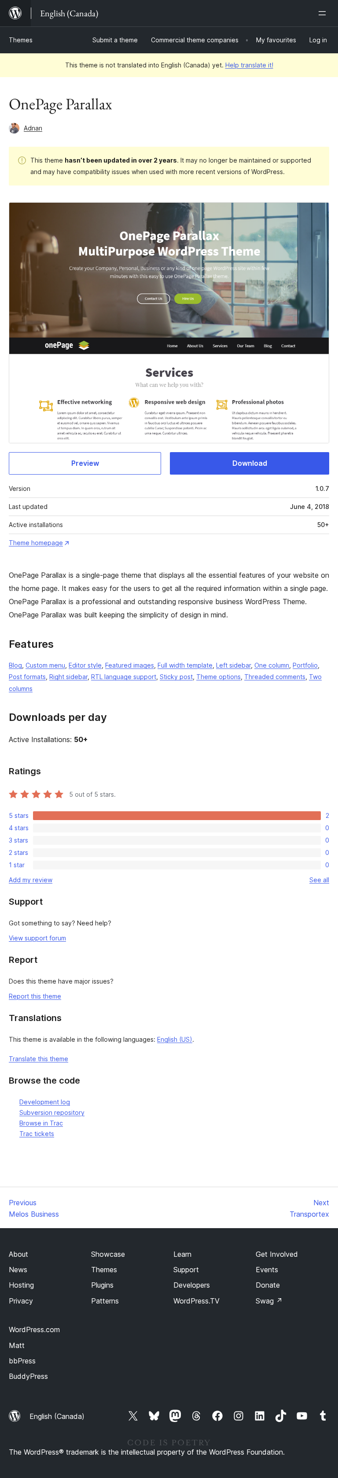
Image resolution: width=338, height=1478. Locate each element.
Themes (21, 40)
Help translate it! (249, 65)
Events (267, 1269)
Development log (44, 1102)
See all (319, 880)
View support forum (37, 938)
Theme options (218, 676)
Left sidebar (233, 665)
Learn (182, 1254)
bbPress (22, 1360)
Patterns (105, 1300)
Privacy (21, 1300)
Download (249, 463)
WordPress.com (34, 1329)
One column (271, 665)
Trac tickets (36, 1133)
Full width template (185, 665)
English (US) (174, 1039)
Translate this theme (38, 1058)
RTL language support (123, 676)
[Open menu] (324, 13)
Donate (268, 1285)
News (18, 1269)
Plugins (102, 1285)
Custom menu (45, 665)
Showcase (108, 1254)
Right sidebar (68, 676)
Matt (17, 1345)
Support (186, 1269)
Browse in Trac (41, 1123)
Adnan (33, 128)
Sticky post (176, 676)
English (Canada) (56, 1416)
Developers (191, 1285)
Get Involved (277, 1254)
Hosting (21, 1285)
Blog (15, 665)
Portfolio (305, 665)
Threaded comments (274, 676)
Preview (85, 463)
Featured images (129, 665)
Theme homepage (36, 542)
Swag (269, 1300)
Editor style (85, 665)
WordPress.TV (196, 1300)
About (18, 1254)
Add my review (30, 880)
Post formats (27, 676)
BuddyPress (28, 1376)
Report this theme (35, 996)
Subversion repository (51, 1112)
